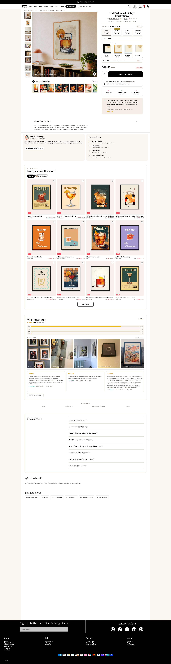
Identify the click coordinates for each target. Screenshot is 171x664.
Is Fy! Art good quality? (78, 420)
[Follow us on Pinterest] (141, 629)
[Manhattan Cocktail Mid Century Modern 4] (65, 88)
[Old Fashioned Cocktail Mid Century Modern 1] (80, 88)
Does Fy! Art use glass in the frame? (83, 433)
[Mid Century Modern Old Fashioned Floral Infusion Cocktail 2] (35, 88)
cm (141, 26)
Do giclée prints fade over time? (81, 459)
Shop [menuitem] (30, 6)
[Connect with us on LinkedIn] (134, 629)
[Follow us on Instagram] (113, 629)
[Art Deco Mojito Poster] (95, 88)
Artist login (48, 643)
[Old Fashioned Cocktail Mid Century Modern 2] (50, 88)
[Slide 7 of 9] (27, 60)
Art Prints (34, 10)
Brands (6, 641)
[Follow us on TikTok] (120, 629)
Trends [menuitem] (46, 6)
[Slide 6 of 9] (27, 52)
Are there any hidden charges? (81, 439)
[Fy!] (24, 6)
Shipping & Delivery (9, 643)
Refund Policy (90, 643)
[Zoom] (94, 74)
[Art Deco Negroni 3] (58, 88)
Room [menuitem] (40, 6)
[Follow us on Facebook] (127, 629)
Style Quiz (72, 6)
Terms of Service (91, 644)
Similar (32, 176)
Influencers (48, 644)
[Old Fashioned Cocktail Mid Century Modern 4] (73, 88)
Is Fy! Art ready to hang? (78, 426)
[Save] (54, 181)
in (137, 26)
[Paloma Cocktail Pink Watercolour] (88, 88)
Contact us (7, 648)
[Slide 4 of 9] (27, 37)
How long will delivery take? (80, 452)
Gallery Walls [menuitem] (53, 6)
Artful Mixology (114, 19)
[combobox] (104, 6)
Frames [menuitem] (62, 6)
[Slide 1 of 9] (27, 15)
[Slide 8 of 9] (27, 67)
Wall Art (27, 10)
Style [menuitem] (35, 6)
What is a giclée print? (77, 465)
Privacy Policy (90, 641)
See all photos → (139, 337)
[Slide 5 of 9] (27, 45)
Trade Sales (7, 650)
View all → (94, 81)
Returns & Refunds (9, 644)
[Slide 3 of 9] (27, 30)
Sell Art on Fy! (49, 641)
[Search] (129, 6)
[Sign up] (66, 629)
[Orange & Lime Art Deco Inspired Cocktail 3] (43, 88)
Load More (85, 304)
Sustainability (131, 644)
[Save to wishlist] (104, 74)
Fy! (8, 660)
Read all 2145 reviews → (35, 395)
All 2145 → (141, 318)
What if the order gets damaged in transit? (85, 446)
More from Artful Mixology (34, 148)
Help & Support (8, 646)
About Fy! (130, 641)
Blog (128, 643)
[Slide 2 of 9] (27, 22)
